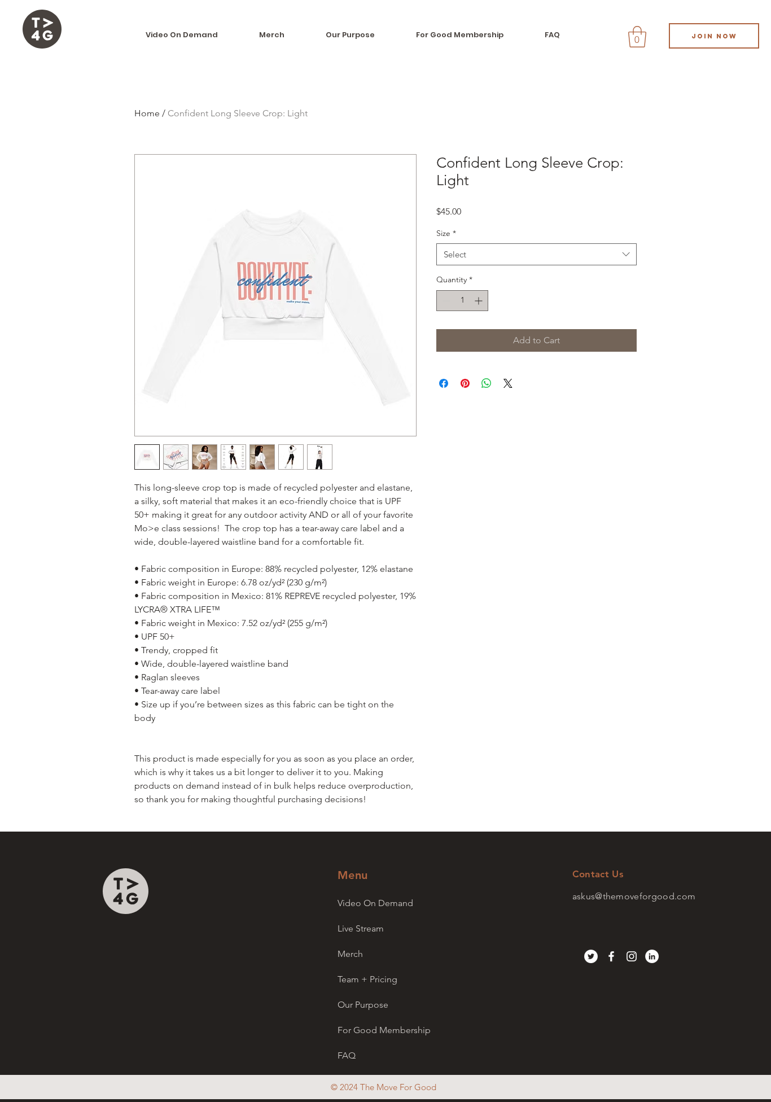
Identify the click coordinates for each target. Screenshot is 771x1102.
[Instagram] (631, 956)
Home (147, 113)
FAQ (347, 1055)
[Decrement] (445, 301)
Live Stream (361, 928)
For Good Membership (384, 1030)
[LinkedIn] (652, 956)
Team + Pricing (367, 979)
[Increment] (479, 301)
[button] (637, 36)
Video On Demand (375, 903)
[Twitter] (591, 956)
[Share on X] (508, 383)
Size (446, 233)
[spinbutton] (462, 301)
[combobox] (536, 254)
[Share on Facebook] (443, 383)
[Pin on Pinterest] (465, 383)
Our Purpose (363, 1004)
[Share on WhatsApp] (486, 383)
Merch (350, 953)
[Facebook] (611, 956)
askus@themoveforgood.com (634, 896)
